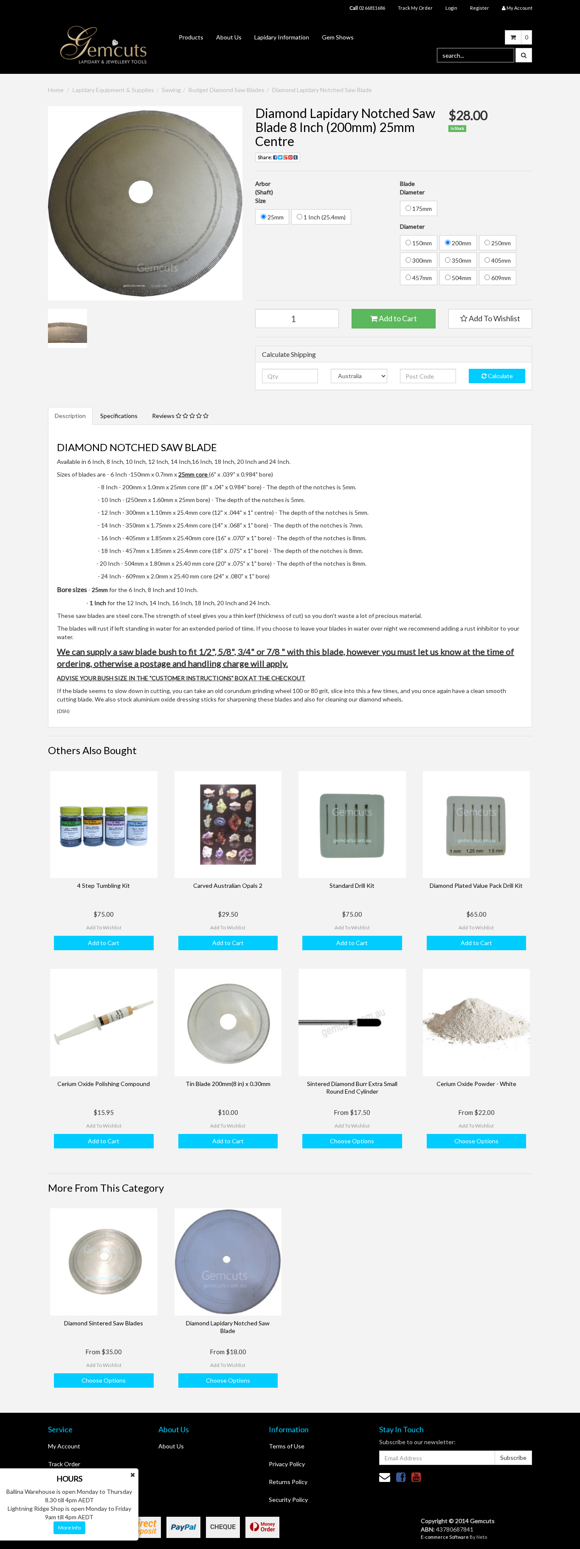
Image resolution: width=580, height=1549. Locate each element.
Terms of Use (286, 1446)
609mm (500, 277)
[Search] (523, 55)
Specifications (119, 415)
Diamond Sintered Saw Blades (103, 1323)
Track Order (64, 1464)
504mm (460, 277)
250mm (500, 243)
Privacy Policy (287, 1464)
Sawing (171, 89)
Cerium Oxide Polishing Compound (103, 1083)
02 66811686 (367, 8)
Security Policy (288, 1499)
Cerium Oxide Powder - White (476, 1083)
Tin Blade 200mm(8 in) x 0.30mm (228, 1083)
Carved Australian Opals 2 (227, 885)
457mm (421, 277)
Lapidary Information (281, 37)
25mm (275, 217)
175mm (421, 208)
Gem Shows (338, 37)
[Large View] (67, 328)
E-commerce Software (445, 1537)
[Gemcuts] (103, 44)
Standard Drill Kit (351, 885)
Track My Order (415, 8)
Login (451, 8)
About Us (229, 37)
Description (70, 415)
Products (191, 37)
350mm (460, 260)
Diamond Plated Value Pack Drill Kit (476, 885)
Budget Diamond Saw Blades (227, 89)
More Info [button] (69, 1527)
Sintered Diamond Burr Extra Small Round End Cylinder (352, 1087)
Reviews (164, 415)
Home (56, 89)
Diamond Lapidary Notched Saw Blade (322, 89)
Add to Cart (397, 318)
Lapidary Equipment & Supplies (113, 89)
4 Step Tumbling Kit (103, 885)
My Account (64, 1446)
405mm (500, 260)
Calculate (500, 375)
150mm (421, 243)
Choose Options (352, 1141)
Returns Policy (288, 1481)
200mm (460, 243)
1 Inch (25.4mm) (324, 217)
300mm (421, 260)
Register (479, 8)
